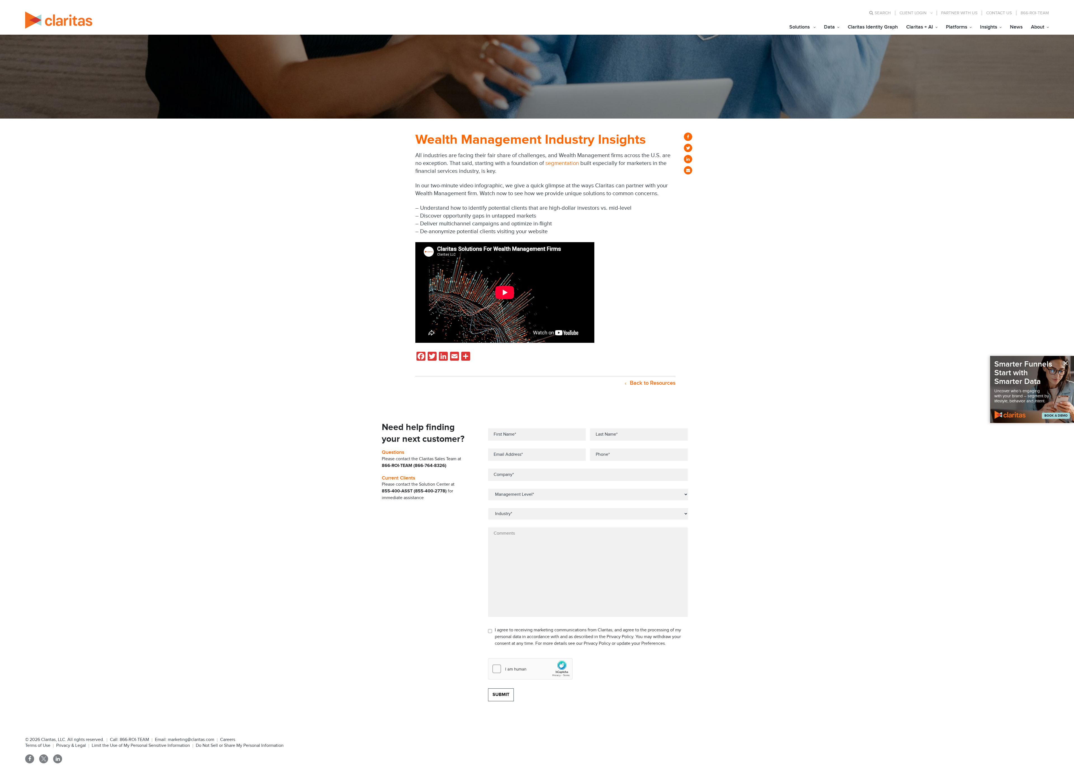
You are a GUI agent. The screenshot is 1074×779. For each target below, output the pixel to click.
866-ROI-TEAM (1035, 13)
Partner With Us (959, 13)
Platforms (956, 27)
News (1016, 27)
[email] (688, 170)
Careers (227, 739)
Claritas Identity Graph (873, 27)
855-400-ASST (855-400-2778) (414, 491)
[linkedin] (688, 159)
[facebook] (688, 137)
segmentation (562, 163)
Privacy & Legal (71, 745)
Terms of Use (37, 745)
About (1037, 27)
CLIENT (913, 13)
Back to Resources (651, 383)
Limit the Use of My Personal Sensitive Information (141, 745)
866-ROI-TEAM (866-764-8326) (414, 465)
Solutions (799, 27)
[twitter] (688, 148)
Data (829, 27)
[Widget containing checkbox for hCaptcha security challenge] (530, 668)
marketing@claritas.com (190, 739)
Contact (999, 13)
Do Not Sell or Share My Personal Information (240, 745)
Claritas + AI (919, 27)
